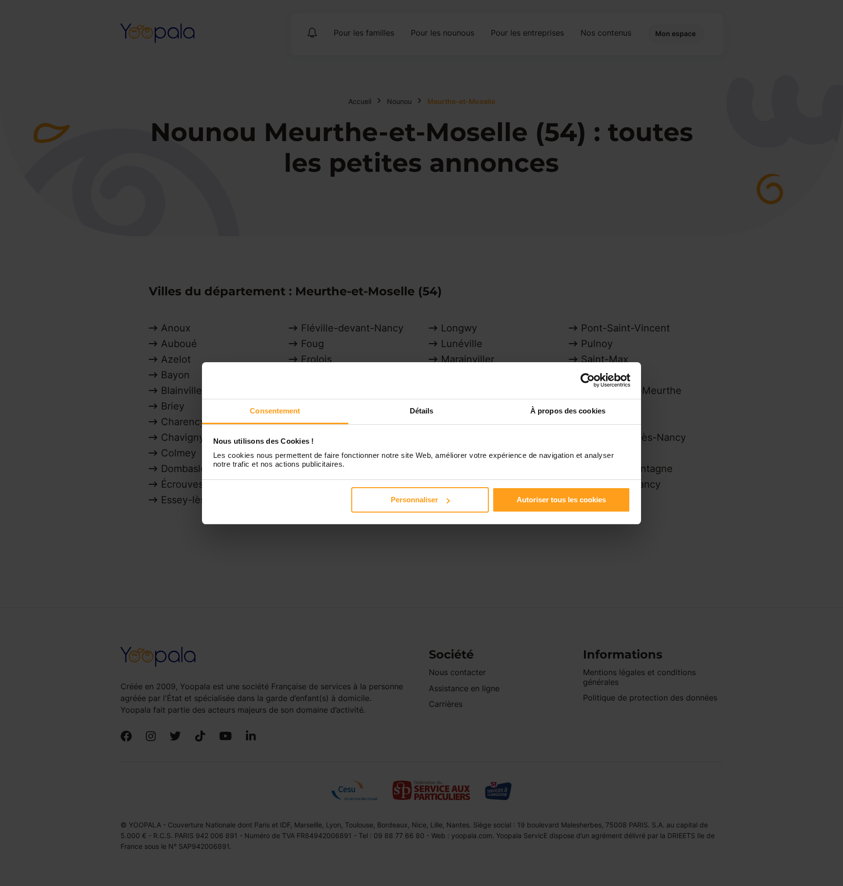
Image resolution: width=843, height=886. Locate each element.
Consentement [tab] (275, 411)
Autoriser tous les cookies (561, 499)
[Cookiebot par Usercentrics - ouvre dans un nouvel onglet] (587, 380)
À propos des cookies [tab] (567, 411)
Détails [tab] (422, 411)
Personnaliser (414, 499)
